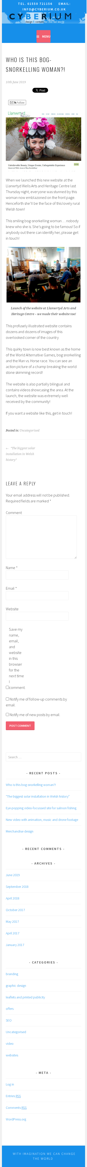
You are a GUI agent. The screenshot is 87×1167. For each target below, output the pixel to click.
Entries (13, 1096)
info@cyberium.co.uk (44, 9)
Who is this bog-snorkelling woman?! (31, 785)
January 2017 (15, 945)
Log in (10, 1084)
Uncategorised (29, 430)
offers (10, 1008)
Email (11, 588)
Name (12, 567)
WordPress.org (16, 1119)
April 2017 (12, 933)
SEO (9, 1020)
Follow (20, 102)
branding (12, 974)
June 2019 (13, 875)
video (10, 1043)
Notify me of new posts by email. (35, 714)
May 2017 (12, 921)
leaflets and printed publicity (25, 997)
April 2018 (12, 898)
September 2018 (17, 886)
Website (12, 608)
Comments (16, 1107)
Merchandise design (19, 831)
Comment (13, 512)
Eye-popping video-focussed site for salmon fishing (41, 808)
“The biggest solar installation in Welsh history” (20, 454)
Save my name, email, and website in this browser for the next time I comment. (16, 658)
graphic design (16, 985)
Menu (46, 36)
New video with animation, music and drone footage (42, 819)
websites (12, 1055)
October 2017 (15, 910)
